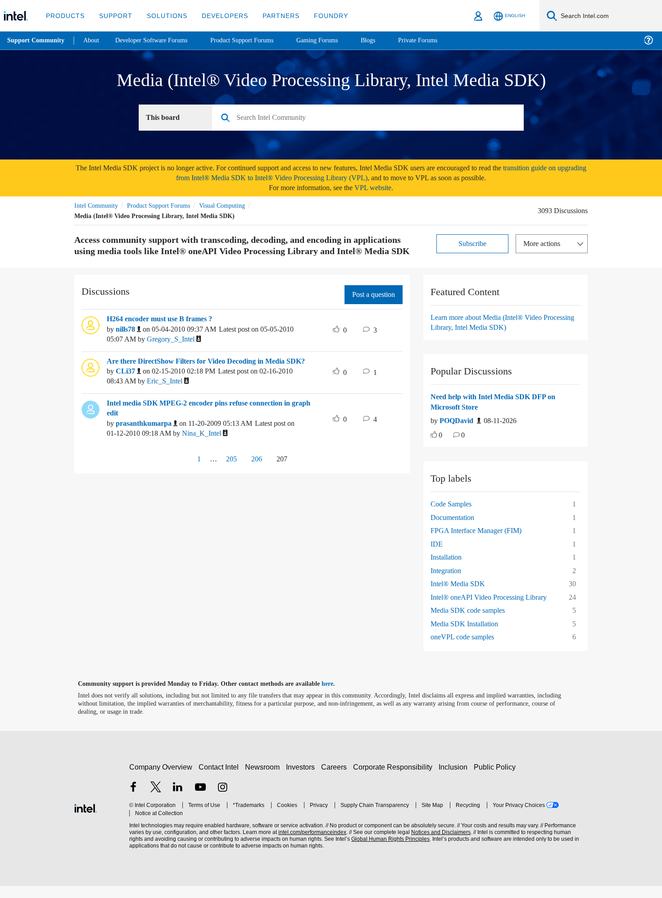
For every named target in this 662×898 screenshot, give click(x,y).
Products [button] (64, 15)
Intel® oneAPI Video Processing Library (492, 609)
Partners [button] (271, 15)
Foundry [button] (320, 15)
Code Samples (454, 516)
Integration (448, 583)
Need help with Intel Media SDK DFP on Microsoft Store (498, 414)
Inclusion (455, 779)
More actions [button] (544, 244)
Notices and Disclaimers (438, 844)
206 (256, 481)
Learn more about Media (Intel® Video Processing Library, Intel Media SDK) (492, 334)
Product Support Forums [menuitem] (254, 40)
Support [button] (113, 15)
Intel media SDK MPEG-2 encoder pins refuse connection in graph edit (208, 430)
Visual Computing (235, 206)
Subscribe (472, 244)
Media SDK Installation (467, 636)
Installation (448, 569)
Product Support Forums (165, 206)
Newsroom (264, 779)
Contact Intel (219, 779)
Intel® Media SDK (458, 596)
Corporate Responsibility (394, 779)
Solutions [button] (163, 15)
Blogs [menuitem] (386, 40)
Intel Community (97, 206)
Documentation (456, 529)
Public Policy (496, 779)
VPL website (379, 189)
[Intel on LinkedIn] (178, 800)
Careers (335, 779)
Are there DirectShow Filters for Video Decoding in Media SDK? (204, 379)
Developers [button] (218, 15)
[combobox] (371, 119)
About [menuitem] (93, 40)
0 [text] (441, 447)
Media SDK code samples (471, 622)
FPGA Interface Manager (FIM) (479, 543)
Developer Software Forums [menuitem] (158, 40)
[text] (434, 448)
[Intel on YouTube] (200, 800)
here (335, 696)
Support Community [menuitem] (36, 41)
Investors (302, 779)
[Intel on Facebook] (133, 800)
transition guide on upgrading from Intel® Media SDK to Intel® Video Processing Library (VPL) (359, 174)
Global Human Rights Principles (388, 851)
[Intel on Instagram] (222, 800)
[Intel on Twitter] (155, 800)
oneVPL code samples (466, 649)
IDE (436, 556)
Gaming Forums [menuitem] (333, 40)
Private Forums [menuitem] (437, 40)
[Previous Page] (177, 482)
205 (228, 481)
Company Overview (161, 779)
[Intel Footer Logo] (85, 819)
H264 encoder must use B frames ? (166, 331)
